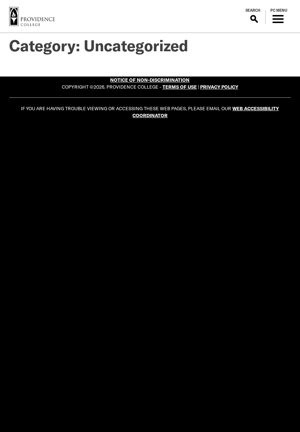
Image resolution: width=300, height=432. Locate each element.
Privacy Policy (219, 87)
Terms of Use (179, 87)
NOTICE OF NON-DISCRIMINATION (150, 80)
